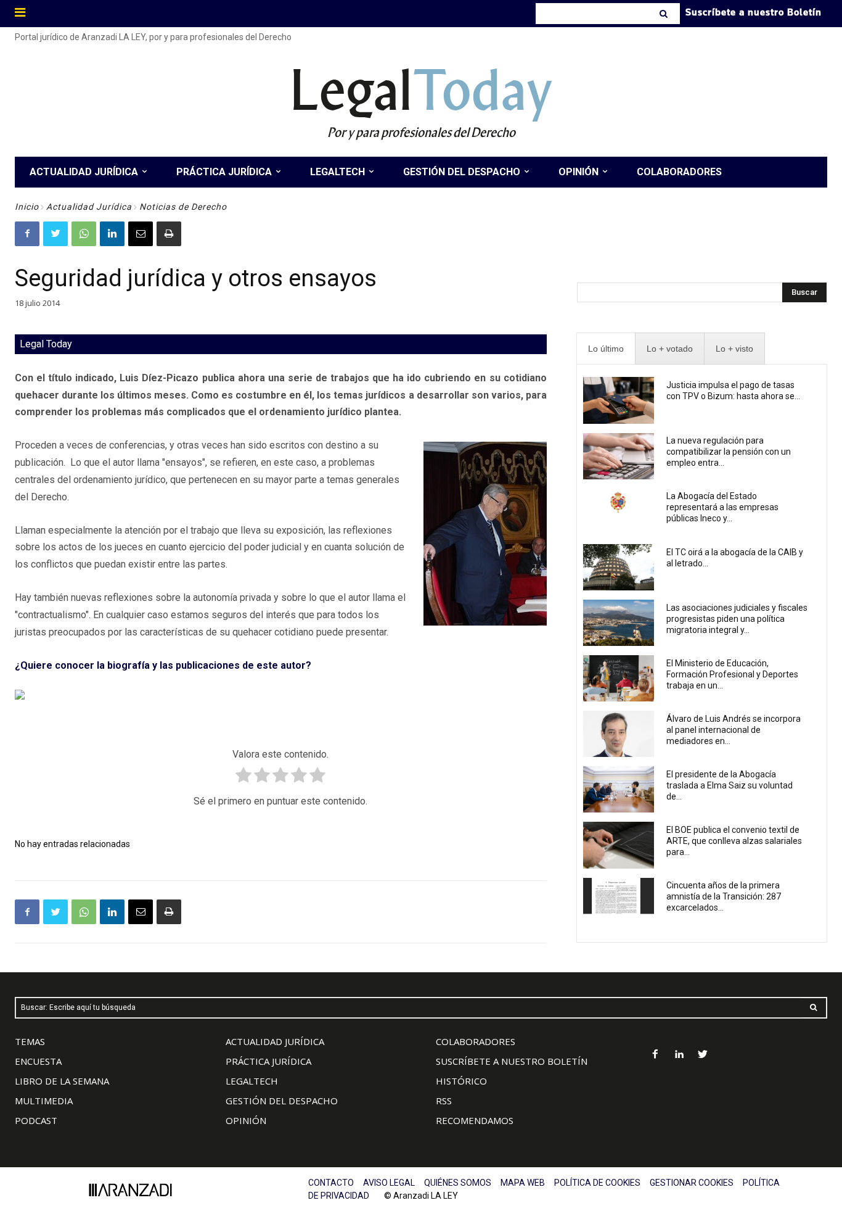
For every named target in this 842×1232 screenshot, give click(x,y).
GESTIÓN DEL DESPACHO (282, 1100)
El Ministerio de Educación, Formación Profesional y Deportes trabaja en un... (732, 674)
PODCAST (36, 1120)
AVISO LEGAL (389, 1183)
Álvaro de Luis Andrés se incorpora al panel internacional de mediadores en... (733, 730)
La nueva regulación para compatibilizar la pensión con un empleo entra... (728, 452)
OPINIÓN (246, 1120)
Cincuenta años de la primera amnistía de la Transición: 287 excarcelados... (723, 896)
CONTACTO (331, 1183)
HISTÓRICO (461, 1081)
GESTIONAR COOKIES (692, 1183)
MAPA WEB (523, 1183)
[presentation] (606, 349)
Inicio (27, 207)
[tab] (606, 349)
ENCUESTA (38, 1061)
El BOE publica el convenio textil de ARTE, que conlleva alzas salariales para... (734, 841)
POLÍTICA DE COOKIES (597, 1183)
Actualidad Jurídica (89, 207)
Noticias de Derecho (183, 207)
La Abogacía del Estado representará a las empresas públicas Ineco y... (722, 507)
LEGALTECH (252, 1081)
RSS (444, 1100)
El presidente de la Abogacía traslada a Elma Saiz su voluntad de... (729, 785)
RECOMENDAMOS (474, 1120)
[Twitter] (55, 233)
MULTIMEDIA (44, 1100)
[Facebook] (27, 233)
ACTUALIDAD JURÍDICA (275, 1041)
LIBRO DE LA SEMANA (62, 1081)
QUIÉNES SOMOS (457, 1183)
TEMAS (30, 1041)
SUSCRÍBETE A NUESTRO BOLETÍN (511, 1061)
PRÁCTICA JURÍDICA (268, 1061)
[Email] (140, 233)
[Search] (664, 13)
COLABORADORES (475, 1041)
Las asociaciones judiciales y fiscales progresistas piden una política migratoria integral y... (736, 619)
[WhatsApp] (84, 233)
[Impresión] (169, 233)
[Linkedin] (112, 233)
